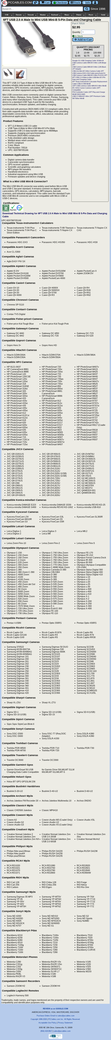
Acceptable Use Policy (47, 1023)
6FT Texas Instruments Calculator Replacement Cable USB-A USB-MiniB (89, 83)
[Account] (95, 2)
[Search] (87, 9)
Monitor (43, 15)
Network (31, 15)
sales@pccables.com (62, 1031)
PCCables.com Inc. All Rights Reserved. (64, 1019)
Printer (78, 15)
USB (6, 15)
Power (91, 15)
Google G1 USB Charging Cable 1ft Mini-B (88, 61)
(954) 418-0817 (46, 1031)
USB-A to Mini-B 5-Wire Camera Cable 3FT (88, 71)
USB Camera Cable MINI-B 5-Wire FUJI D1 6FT (89, 75)
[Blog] (35, 2)
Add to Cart (85, 39)
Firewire (19, 15)
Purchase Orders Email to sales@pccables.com (55, 1016)
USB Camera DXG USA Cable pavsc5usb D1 (88, 73)
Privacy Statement (65, 1023)
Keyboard (54, 15)
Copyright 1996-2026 (39, 1019)
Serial (103, 15)
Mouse (66, 15)
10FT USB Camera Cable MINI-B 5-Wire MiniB (89, 86)
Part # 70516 (78, 23)
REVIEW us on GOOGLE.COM (55, 1009)
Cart (47, 2)
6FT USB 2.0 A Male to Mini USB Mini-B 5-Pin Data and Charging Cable (88, 79)
